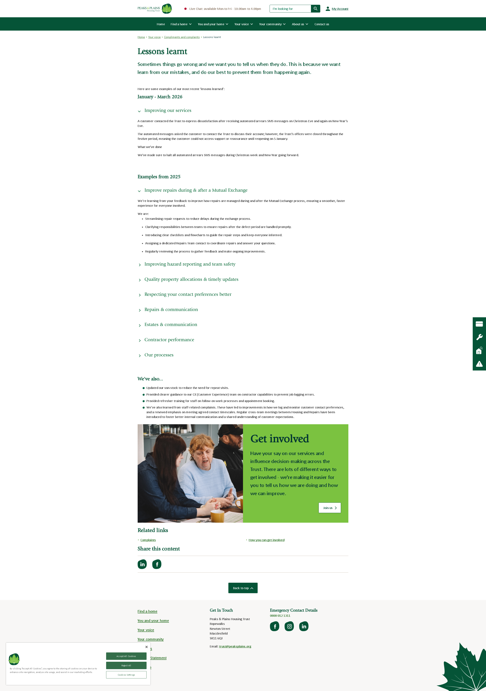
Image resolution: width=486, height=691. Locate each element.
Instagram (289, 626)
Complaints (148, 540)
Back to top (241, 588)
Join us (331, 509)
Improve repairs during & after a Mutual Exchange (196, 190)
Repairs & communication (171, 310)
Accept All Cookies (126, 656)
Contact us (322, 24)
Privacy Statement (152, 658)
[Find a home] (479, 350)
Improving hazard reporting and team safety (189, 264)
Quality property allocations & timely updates (191, 279)
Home (161, 24)
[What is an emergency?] (479, 337)
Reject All (126, 665)
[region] (78, 664)
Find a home (147, 611)
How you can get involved (266, 540)
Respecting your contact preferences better (187, 294)
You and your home (153, 620)
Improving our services (167, 110)
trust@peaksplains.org (235, 646)
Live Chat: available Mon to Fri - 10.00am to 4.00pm (225, 8)
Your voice (154, 37)
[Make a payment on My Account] (479, 324)
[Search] (315, 8)
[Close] (146, 647)
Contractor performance (169, 340)
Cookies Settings (126, 675)
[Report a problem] (479, 363)
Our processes (159, 355)
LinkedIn (304, 626)
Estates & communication (170, 325)
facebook (275, 626)
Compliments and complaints (182, 37)
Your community (151, 639)
